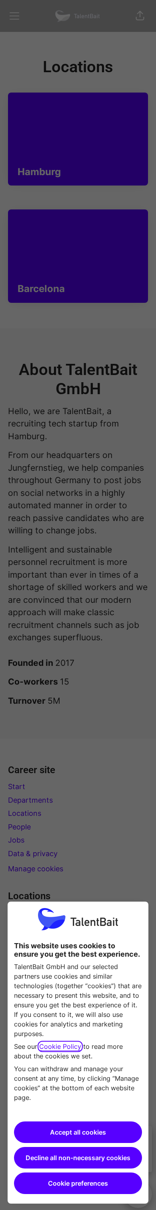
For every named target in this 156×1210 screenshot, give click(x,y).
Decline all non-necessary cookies (78, 1158)
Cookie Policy (60, 1046)
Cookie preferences (78, 1183)
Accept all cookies (78, 1132)
